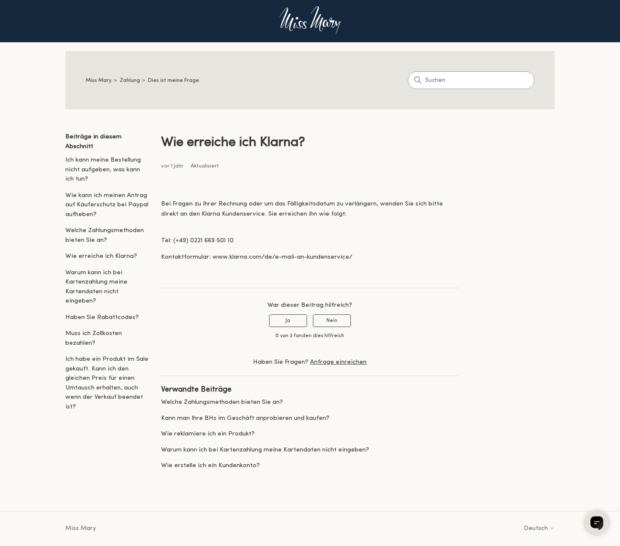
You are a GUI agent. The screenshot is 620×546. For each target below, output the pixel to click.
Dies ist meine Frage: (174, 80)
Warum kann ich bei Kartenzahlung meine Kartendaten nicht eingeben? (96, 287)
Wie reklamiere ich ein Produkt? (208, 434)
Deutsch (537, 528)
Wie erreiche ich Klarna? (101, 256)
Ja (288, 320)
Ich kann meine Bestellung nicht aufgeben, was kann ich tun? (103, 169)
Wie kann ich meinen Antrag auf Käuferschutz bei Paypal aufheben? (106, 205)
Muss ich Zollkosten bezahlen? (93, 338)
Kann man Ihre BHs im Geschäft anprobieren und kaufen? (245, 418)
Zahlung (130, 80)
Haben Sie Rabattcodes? (102, 317)
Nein (331, 320)
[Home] (310, 21)
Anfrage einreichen (338, 362)
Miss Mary (99, 80)
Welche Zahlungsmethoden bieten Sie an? (104, 235)
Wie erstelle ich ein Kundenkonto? (210, 465)
